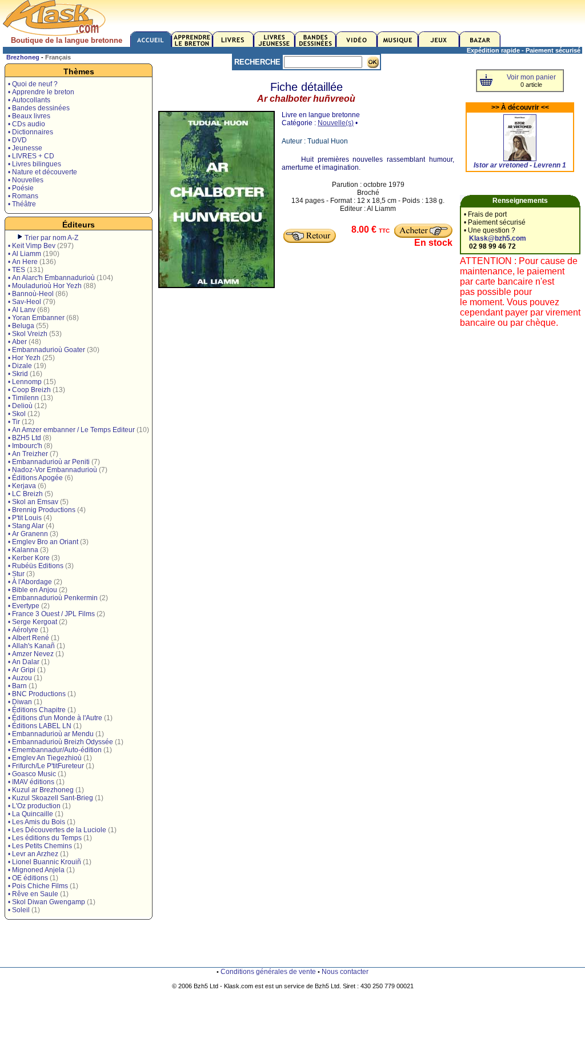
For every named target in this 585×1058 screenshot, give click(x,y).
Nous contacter (345, 972)
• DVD (17, 140)
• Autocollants (29, 100)
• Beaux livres (29, 116)
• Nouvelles (25, 180)
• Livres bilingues (34, 164)
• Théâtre (22, 204)
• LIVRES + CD (31, 156)
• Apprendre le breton (41, 92)
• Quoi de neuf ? (33, 84)
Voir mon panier (531, 77)
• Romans (23, 196)
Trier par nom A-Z (51, 238)
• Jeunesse (25, 148)
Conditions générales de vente (268, 972)
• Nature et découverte (42, 172)
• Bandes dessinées (39, 108)
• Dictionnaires (30, 132)
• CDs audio (26, 124)
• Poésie (21, 188)
